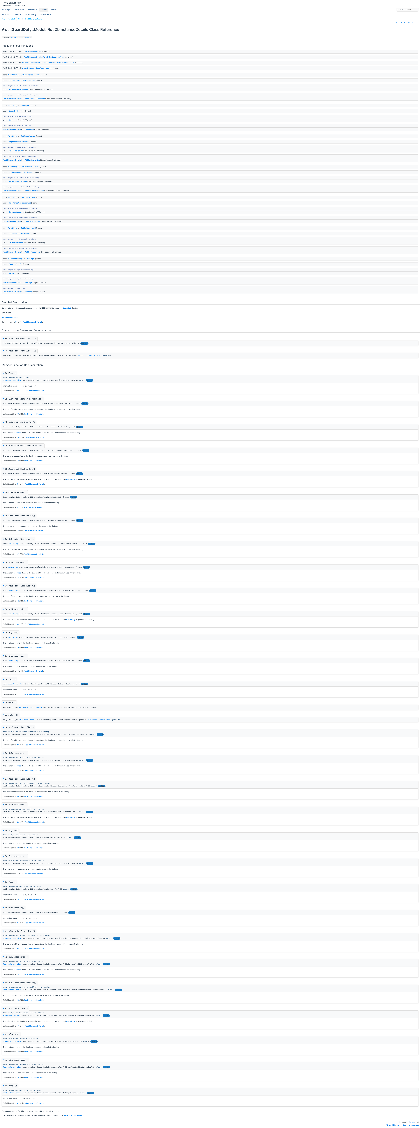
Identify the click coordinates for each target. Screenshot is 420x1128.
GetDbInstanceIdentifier (30, 75)
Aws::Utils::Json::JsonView (53, 57)
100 (18, 745)
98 (18, 414)
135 (18, 624)
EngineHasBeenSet (16, 111)
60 (18, 648)
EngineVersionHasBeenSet (19, 142)
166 (18, 391)
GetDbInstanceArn (28, 197)
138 (18, 822)
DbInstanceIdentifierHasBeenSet (22, 80)
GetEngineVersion (28, 136)
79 (18, 531)
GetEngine (25, 105)
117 (18, 437)
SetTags (12, 273)
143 (18, 1026)
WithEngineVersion (32, 160)
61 (17, 507)
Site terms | (398, 1125)
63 (18, 848)
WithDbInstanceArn (32, 221)
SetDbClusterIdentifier (18, 181)
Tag (20, 259)
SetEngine (13, 120)
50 (18, 1000)
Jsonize (49, 68)
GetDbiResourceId (28, 228)
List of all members (413, 23)
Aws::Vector (13, 259)
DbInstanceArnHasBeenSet (20, 203)
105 (18, 948)
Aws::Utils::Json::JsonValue (33, 68)
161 (18, 1103)
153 (18, 694)
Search (402, 9)
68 (18, 1052)
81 (17, 874)
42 (18, 601)
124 (18, 974)
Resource (17, 433)
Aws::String (12, 75)
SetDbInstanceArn (16, 212)
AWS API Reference (10, 317)
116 (18, 577)
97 (18, 554)
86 (18, 1077)
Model (20, 19)
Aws (3, 19)
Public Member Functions (400, 23)
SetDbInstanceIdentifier (18, 89)
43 (18, 461)
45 (18, 796)
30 (16, 322)
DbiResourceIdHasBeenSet (20, 233)
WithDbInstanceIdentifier (35, 99)
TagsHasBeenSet (16, 264)
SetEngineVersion (16, 151)
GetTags (30, 259)
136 (18, 484)
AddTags (28, 292)
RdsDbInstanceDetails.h (21, 37)
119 (18, 771)
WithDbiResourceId (32, 252)
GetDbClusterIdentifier (30, 167)
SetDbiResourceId (16, 243)
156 (18, 899)
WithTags (28, 283)
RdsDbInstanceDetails (33, 19)
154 (18, 923)
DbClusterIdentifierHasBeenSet (21, 172)
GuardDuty (11, 19)
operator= (48, 63)
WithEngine (29, 129)
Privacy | (389, 1125)
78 (18, 671)
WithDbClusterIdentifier (34, 191)
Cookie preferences (411, 1125)
